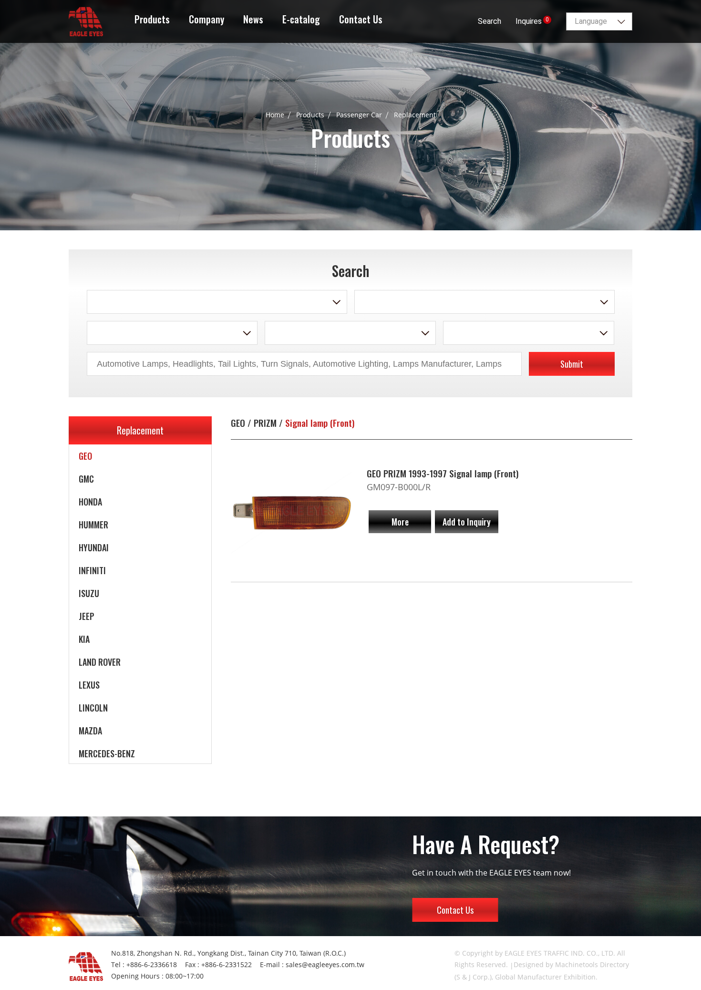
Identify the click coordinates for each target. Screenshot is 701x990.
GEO (85, 456)
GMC (86, 479)
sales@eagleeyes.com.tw (325, 964)
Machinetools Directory (592, 964)
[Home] (86, 20)
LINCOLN (93, 707)
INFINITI (92, 570)
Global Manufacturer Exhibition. (546, 976)
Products (310, 114)
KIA (84, 639)
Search (489, 21)
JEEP (86, 616)
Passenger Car (359, 114)
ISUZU (89, 593)
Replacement (415, 114)
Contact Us (455, 910)
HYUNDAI (94, 547)
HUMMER (93, 524)
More (400, 522)
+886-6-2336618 (151, 964)
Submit (571, 364)
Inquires (532, 21)
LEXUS (89, 685)
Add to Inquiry (467, 522)
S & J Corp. (473, 976)
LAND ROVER (100, 662)
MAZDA (90, 730)
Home (275, 114)
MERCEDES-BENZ (107, 753)
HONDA (90, 501)
